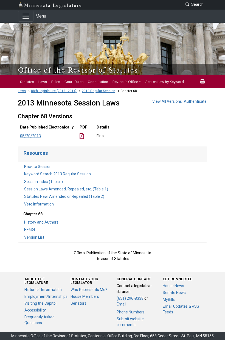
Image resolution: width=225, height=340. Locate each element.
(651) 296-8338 (130, 298)
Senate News (174, 292)
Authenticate (195, 101)
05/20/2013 (30, 136)
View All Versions (167, 101)
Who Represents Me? (89, 289)
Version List (34, 237)
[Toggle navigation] (25, 16)
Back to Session (38, 166)
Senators (78, 303)
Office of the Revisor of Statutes (78, 69)
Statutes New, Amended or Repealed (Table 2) (64, 196)
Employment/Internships (46, 296)
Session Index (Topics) (43, 181)
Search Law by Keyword (164, 81)
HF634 (29, 229)
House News (173, 286)
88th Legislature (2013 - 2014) (54, 91)
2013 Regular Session (98, 91)
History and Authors (41, 222)
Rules (55, 81)
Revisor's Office (125, 81)
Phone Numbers (131, 312)
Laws (42, 81)
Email (121, 304)
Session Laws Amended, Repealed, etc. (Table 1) (66, 189)
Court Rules (73, 81)
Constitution (98, 81)
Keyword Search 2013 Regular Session (57, 174)
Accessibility (35, 310)
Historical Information (43, 289)
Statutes (27, 81)
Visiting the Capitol (40, 303)
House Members (85, 296)
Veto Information (39, 204)
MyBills (169, 299)
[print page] (202, 82)
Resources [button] (36, 153)
